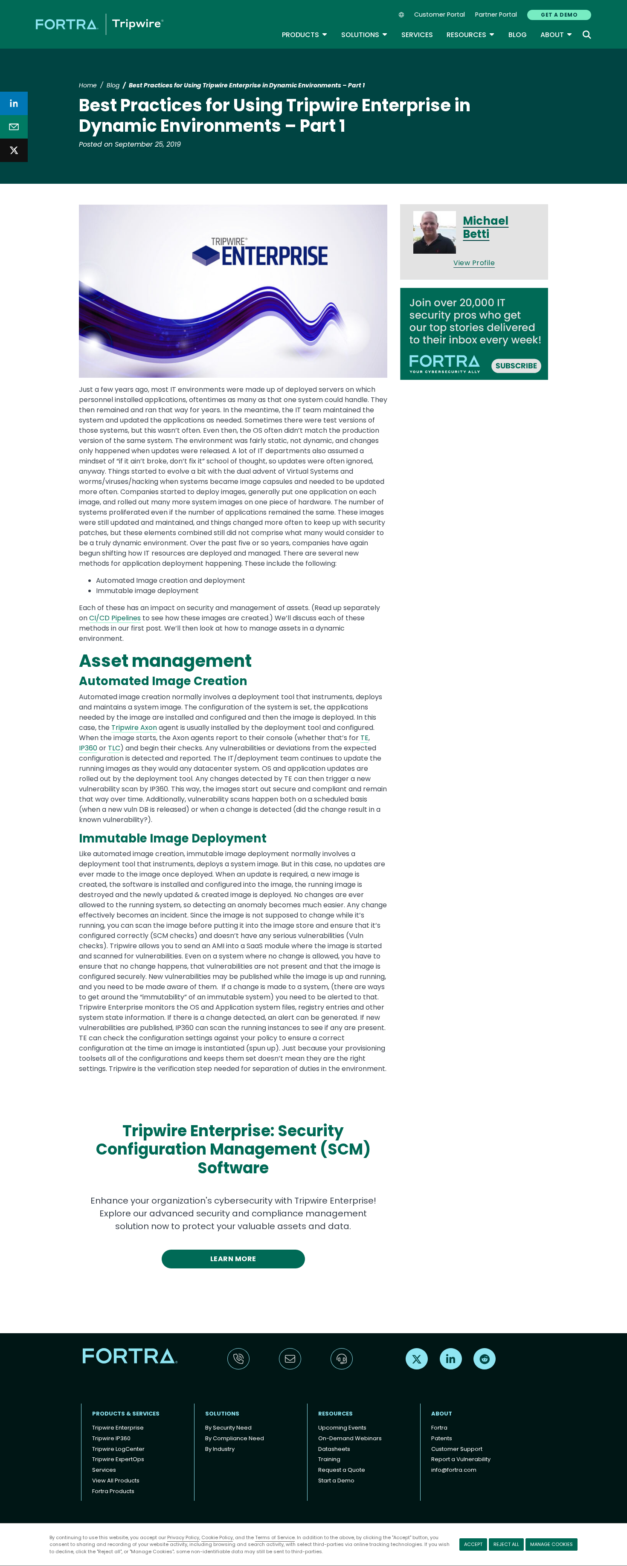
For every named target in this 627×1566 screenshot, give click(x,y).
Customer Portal (439, 14)
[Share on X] (14, 150)
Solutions (364, 35)
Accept (473, 1544)
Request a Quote (341, 1470)
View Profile (474, 263)
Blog (517, 35)
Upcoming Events (342, 1428)
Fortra (439, 1428)
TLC (114, 748)
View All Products (115, 1480)
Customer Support (456, 1449)
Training (329, 1459)
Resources (471, 35)
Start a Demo (336, 1480)
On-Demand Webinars (350, 1438)
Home (88, 85)
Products (305, 35)
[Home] (99, 24)
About (556, 35)
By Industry (220, 1449)
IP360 (88, 748)
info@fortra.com (453, 1470)
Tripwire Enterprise (118, 1428)
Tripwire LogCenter (118, 1449)
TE (364, 738)
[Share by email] (14, 127)
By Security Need (228, 1428)
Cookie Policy (217, 1537)
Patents (441, 1438)
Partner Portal (496, 14)
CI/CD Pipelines (115, 618)
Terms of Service (275, 1537)
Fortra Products (113, 1491)
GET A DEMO (559, 14)
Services (417, 35)
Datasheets (334, 1449)
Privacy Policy (183, 1537)
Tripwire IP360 (111, 1438)
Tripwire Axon (134, 727)
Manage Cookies (551, 1544)
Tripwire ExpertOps (118, 1459)
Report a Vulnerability (461, 1459)
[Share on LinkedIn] (14, 103)
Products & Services (126, 1414)
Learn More (233, 1259)
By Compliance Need (234, 1438)
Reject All (506, 1544)
